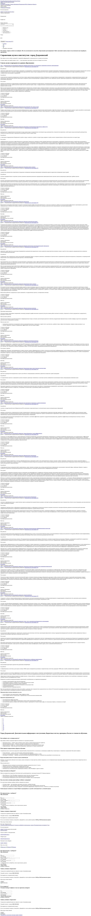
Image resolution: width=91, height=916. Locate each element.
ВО (3, 46)
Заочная (5, 30)
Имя (1, 798)
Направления (22, 4)
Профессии (30, 4)
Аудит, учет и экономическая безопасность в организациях (36, 621)
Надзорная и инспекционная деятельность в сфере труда (36, 126)
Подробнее (2, 104)
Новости (34, 4)
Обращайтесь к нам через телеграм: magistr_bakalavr (11, 914)
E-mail (1, 802)
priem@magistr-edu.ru (4, 834)
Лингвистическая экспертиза (30, 308)
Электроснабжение (28, 595)
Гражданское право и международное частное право (35, 368)
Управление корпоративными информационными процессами (37, 528)
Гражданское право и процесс (30, 283)
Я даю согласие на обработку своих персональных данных (14, 805)
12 (3, 727)
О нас (48, 825)
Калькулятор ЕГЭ (9, 41)
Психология (26, 201)
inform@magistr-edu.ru (5, 838)
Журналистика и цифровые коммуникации (33, 659)
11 (3, 726)
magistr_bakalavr (3, 842)
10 (3, 725)
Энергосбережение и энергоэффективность (33, 433)
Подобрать (3, 41)
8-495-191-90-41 (10, 2)
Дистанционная (6, 32)
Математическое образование (30, 455)
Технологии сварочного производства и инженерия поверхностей (38, 566)
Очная (4, 29)
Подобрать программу (5, 4)
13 (3, 728)
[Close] (0, 890)
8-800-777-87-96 (3, 2)
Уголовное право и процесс (29, 166)
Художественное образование (30, 496)
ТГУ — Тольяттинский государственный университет (11, 65)
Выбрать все (5, 27)
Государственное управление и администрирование (35, 402)
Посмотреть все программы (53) (31, 66)
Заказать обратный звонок (6, 896)
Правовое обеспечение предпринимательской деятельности (36, 245)
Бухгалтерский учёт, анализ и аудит (31, 106)
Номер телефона (4, 800)
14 (3, 729)
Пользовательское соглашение (40, 825)
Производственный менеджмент (31, 221)
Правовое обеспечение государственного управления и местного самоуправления (41, 65)
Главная (4, 43)
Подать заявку (3, 807)
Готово (2, 881)
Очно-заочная (6, 31)
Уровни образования (14, 4)
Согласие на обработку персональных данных (24, 825)
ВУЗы (26, 4)
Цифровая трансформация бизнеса (31, 340)
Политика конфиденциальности (7, 825)
